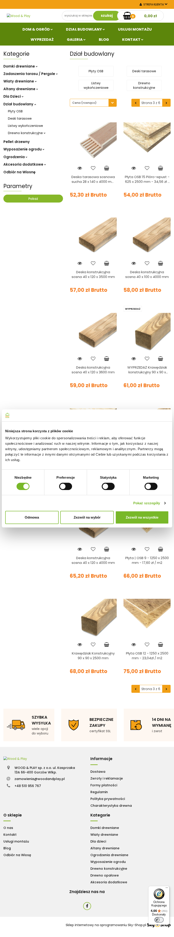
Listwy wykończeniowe (25, 125)
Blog (104, 39)
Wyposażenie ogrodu (23, 149)
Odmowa (32, 517)
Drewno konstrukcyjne (26, 133)
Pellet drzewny (16, 141)
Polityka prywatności (107, 799)
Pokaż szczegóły (146, 503)
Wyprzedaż (42, 39)
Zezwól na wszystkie (142, 517)
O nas (8, 828)
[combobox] (93, 103)
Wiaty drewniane (19, 81)
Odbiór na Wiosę (17, 855)
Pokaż (33, 198)
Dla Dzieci (12, 96)
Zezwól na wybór (87, 517)
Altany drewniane (19, 89)
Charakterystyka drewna (111, 805)
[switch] (65, 486)
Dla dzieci (98, 841)
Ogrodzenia (14, 157)
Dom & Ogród (36, 29)
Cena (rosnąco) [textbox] (84, 103)
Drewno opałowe (104, 875)
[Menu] (166, 888)
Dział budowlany (84, 29)
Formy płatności (103, 785)
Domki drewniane (19, 66)
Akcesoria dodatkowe (23, 164)
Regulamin (99, 792)
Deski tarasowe (20, 118)
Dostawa (97, 771)
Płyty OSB (15, 111)
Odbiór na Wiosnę (19, 172)
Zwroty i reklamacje (106, 778)
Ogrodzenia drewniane (109, 855)
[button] (101, 759)
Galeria (75, 39)
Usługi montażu (16, 841)
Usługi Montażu (135, 29)
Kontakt (131, 39)
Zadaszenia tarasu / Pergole (29, 73)
